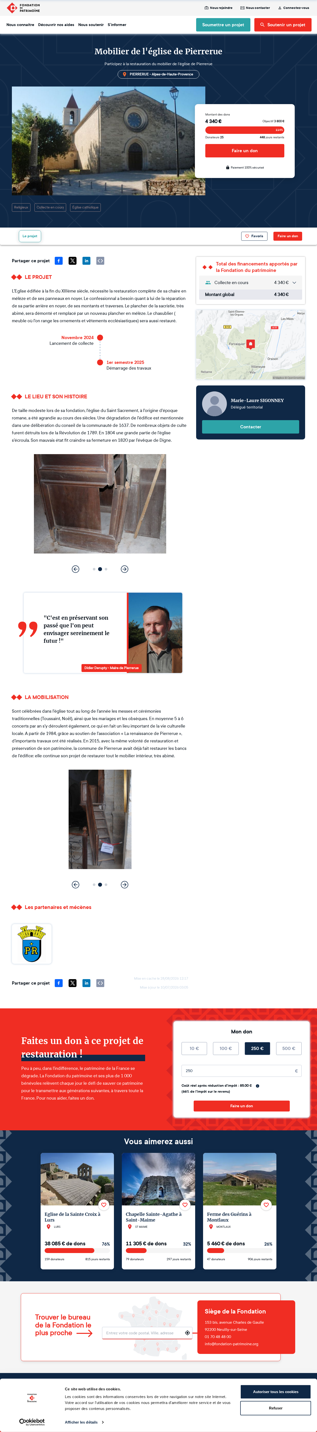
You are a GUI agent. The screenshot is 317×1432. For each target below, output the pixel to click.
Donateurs (214, 137)
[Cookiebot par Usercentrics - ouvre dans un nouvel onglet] (32, 1422)
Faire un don (245, 151)
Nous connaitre (20, 25)
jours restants (272, 137)
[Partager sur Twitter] (73, 261)
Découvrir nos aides (56, 25)
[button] (94, 569)
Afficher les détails (81, 1422)
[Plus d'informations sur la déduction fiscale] (258, 1086)
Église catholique (85, 207)
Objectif (273, 121)
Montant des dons (217, 114)
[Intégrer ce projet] (100, 261)
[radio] (194, 1048)
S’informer (117, 25)
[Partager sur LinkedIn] (86, 261)
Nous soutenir (91, 25)
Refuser (276, 1408)
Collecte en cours (50, 207)
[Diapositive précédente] (75, 569)
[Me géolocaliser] (187, 1333)
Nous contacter (258, 8)
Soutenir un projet (286, 25)
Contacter (250, 427)
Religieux (21, 207)
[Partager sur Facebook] (59, 261)
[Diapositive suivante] (124, 569)
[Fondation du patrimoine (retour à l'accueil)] (23, 8)
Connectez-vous (296, 8)
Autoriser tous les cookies (275, 1392)
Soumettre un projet (223, 25)
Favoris (257, 236)
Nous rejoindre (221, 8)
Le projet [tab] (30, 236)
